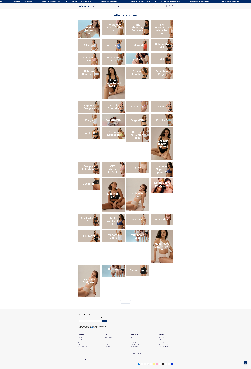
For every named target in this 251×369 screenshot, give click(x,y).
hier (141, 197)
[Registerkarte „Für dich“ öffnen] (245, 362)
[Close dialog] (149, 171)
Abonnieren (138, 188)
